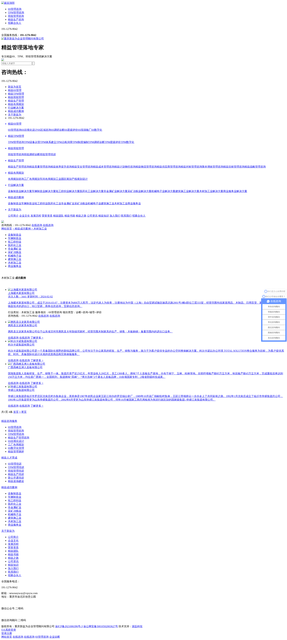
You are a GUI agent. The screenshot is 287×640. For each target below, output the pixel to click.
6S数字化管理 (16, 448)
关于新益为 (14, 114)
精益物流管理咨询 (146, 166)
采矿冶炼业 (81, 203)
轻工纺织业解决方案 (68, 191)
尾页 (24, 411)
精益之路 (81, 215)
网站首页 (6, 228)
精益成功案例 (16, 111)
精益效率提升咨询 (61, 166)
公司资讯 (92, 215)
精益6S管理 (14, 90)
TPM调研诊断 (97, 142)
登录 (4, 633)
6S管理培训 (14, 463)
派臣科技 (137, 626)
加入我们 (115, 215)
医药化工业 (54, 203)
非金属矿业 (67, 203)
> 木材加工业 (39, 228)
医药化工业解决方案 (92, 191)
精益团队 (58, 215)
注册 (9, 633)
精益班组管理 (16, 97)
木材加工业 (121, 203)
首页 (16, 411)
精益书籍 (69, 215)
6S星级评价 (71, 129)
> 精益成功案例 (22, 228)
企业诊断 (54, 636)
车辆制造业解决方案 (44, 191)
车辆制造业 (28, 203)
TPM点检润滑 (64, 142)
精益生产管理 (16, 100)
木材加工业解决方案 (211, 191)
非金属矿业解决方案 (116, 191)
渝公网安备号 (100, 626)
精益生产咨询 (16, 19)
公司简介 (13, 215)
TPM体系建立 (48, 142)
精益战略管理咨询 (255, 166)
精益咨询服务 (9, 421)
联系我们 (126, 215)
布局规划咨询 (16, 178)
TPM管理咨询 (16, 12)
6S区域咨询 (44, 129)
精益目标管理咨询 (233, 166)
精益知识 (103, 215)
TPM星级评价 (113, 142)
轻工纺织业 (41, 203)
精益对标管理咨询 (191, 166)
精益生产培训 (16, 474)
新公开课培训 (16, 477)
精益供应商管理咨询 (169, 166)
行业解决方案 (16, 107)
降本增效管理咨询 (212, 166)
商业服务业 (134, 203)
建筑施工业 (107, 203)
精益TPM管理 (16, 93)
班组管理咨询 (16, 16)
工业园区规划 (64, 178)
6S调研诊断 (57, 129)
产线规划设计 (80, 178)
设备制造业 (14, 203)
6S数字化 (96, 129)
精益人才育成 (9, 457)
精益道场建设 (16, 481)
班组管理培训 (48, 154)
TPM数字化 (127, 142)
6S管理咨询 (14, 9)
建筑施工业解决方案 (187, 191)
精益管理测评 (16, 451)
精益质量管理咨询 (39, 166)
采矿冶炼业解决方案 (139, 191)
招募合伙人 (14, 23)
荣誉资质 (47, 215)
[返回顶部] (8, 2)
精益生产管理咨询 (18, 166)
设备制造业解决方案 (20, 191)
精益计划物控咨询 (125, 166)
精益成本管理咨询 (103, 166)
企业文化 (24, 215)
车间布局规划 (48, 178)
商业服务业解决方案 (235, 191)
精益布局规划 (16, 104)
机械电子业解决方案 (163, 191)
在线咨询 (37, 225)
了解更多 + (37, 337)
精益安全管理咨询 (82, 166)
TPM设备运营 (32, 142)
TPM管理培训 (16, 467)
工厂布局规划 (32, 178)
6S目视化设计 (29, 129)
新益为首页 (14, 86)
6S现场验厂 (84, 129)
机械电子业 (94, 203)
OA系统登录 (8, 629)
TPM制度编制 (80, 142)
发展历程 (36, 215)
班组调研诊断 (32, 154)
